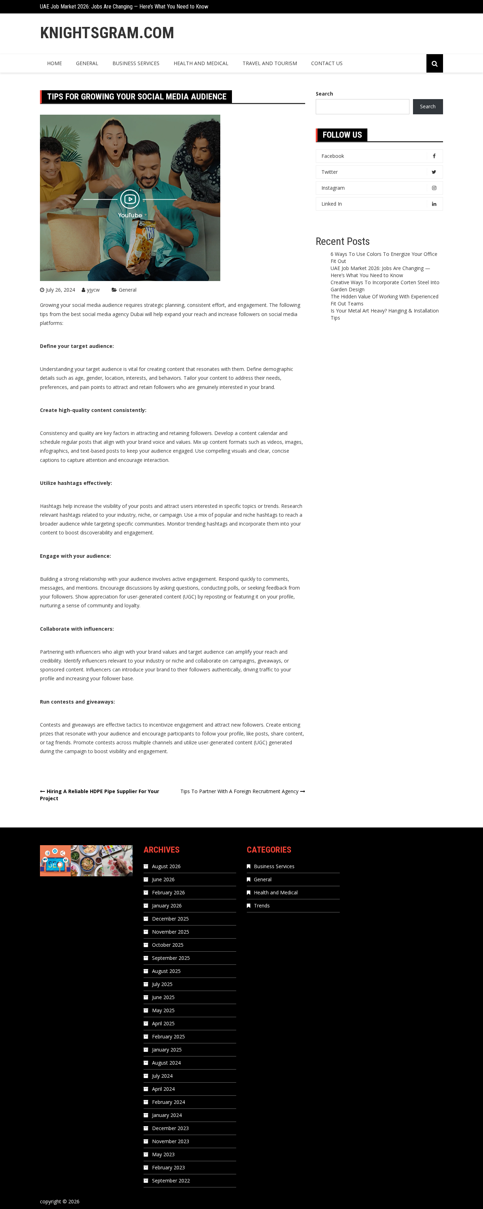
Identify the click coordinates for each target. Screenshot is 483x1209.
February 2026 (168, 892)
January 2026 (167, 905)
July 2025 (162, 984)
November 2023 (170, 1141)
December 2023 (170, 1128)
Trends (262, 905)
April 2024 (163, 1088)
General (87, 63)
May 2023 (163, 1154)
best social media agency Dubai (107, 314)
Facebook (332, 156)
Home (54, 63)
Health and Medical (201, 63)
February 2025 (168, 1036)
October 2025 (168, 944)
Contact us (327, 63)
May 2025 (163, 1010)
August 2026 (166, 866)
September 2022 (171, 1180)
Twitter (329, 171)
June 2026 (163, 879)
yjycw (93, 289)
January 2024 (167, 1115)
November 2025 (170, 931)
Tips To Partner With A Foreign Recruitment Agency (239, 791)
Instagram (333, 187)
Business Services (135, 63)
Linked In (331, 203)
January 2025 (167, 1049)
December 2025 (170, 918)
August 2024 (166, 1062)
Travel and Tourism (270, 63)
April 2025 (163, 1023)
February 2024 (168, 1102)
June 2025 (163, 997)
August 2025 (166, 971)
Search (324, 93)
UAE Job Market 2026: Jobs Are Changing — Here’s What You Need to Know (124, 6)
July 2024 (162, 1075)
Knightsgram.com (107, 32)
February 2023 (168, 1167)
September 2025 (171, 958)
